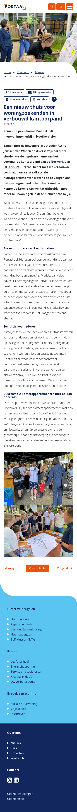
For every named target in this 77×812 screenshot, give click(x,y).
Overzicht (35, 568)
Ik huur (12, 651)
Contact (13, 770)
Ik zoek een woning (21, 693)
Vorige (12, 568)
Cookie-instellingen (20, 794)
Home (7, 72)
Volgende (63, 568)
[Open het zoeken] (52, 6)
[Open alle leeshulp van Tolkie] (54, 99)
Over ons (23, 72)
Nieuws (39, 72)
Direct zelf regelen (21, 609)
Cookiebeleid (16, 799)
